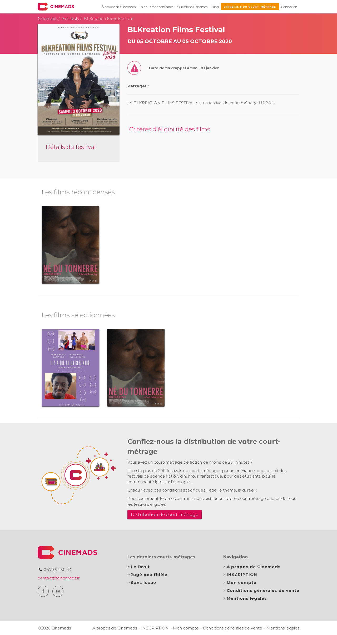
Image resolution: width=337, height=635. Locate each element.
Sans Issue (143, 582)
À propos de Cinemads (119, 7)
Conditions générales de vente (263, 590)
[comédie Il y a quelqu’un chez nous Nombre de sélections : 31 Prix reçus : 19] (70, 367)
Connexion (289, 7)
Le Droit (140, 566)
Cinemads (47, 18)
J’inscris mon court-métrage (250, 6)
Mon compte (241, 582)
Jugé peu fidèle (149, 574)
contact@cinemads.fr (59, 578)
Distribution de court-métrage (164, 514)
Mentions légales (247, 598)
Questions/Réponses (192, 7)
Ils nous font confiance (156, 7)
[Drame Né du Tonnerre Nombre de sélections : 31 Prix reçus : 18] (70, 245)
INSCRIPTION (242, 574)
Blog (215, 7)
